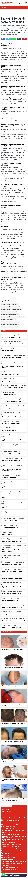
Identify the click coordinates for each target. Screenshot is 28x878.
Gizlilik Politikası (5, 809)
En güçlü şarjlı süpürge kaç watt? (10, 855)
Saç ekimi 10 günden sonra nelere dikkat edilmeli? (12, 316)
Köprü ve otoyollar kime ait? (9, 842)
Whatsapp (13, 39)
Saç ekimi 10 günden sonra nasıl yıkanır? (10, 306)
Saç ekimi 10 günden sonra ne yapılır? (9, 304)
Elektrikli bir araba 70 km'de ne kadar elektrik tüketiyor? (12, 840)
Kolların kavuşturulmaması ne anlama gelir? (12, 850)
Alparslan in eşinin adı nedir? (9, 826)
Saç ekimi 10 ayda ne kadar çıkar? (9, 311)
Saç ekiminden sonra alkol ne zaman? (10, 314)
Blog (8, 13)
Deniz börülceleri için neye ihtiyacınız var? (12, 848)
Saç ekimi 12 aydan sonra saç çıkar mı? (10, 321)
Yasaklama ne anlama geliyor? (9, 857)
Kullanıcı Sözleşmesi (6, 811)
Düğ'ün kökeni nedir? (7, 852)
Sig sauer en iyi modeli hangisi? (9, 871)
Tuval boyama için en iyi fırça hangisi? (11, 846)
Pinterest (24, 39)
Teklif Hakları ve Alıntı (7, 813)
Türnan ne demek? (6, 865)
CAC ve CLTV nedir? (6, 832)
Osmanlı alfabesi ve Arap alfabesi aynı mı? (12, 844)
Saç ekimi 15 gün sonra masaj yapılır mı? (10, 324)
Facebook (3, 39)
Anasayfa (3, 7)
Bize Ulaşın (4, 815)
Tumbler (19, 39)
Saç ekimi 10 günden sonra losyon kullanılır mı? (12, 309)
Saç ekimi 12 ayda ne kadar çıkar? (9, 319)
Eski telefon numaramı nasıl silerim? (10, 867)
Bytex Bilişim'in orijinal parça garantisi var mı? (13, 853)
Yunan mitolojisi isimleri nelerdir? (10, 824)
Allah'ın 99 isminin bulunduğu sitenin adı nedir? (13, 863)
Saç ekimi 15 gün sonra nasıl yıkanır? (9, 326)
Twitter (8, 39)
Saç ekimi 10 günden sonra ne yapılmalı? (18, 13)
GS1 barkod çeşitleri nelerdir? (9, 869)
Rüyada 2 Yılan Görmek (7, 859)
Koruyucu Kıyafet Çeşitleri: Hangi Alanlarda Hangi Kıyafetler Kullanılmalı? (14, 837)
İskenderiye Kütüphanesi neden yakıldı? (11, 834)
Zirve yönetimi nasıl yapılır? (8, 828)
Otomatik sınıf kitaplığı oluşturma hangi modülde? (14, 830)
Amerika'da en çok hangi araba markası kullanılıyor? (14, 861)
